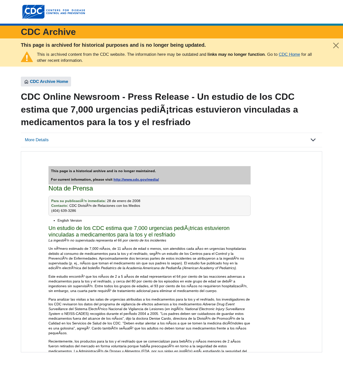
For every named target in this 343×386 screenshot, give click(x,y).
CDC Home (289, 54)
